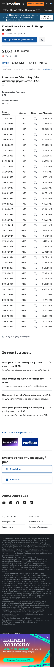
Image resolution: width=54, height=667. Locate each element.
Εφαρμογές (34, 516)
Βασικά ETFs (16, 10)
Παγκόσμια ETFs (33, 10)
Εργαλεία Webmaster (38, 527)
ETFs (5, 10)
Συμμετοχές (18, 69)
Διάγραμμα (18, 62)
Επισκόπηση (6, 69)
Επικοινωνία (7, 527)
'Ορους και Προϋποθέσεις (12, 633)
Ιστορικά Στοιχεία (33, 69)
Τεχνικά (31, 62)
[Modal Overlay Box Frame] (25, 650)
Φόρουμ (43, 62)
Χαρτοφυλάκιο (36, 522)
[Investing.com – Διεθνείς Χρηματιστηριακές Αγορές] (15, 3)
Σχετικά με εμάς (9, 516)
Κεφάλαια (48, 10)
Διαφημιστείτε (8, 522)
